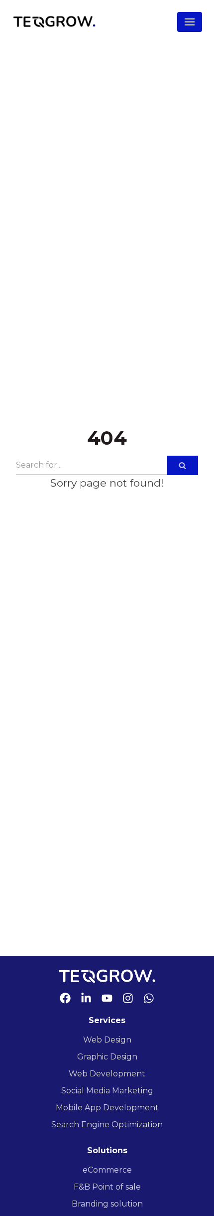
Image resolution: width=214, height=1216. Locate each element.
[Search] (182, 465)
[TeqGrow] (54, 22)
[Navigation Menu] (189, 22)
